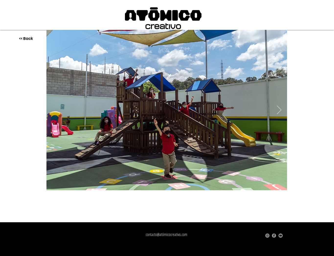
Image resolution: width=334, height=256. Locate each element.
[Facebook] (274, 236)
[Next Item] (279, 110)
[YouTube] (280, 236)
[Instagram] (267, 236)
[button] (163, 18)
